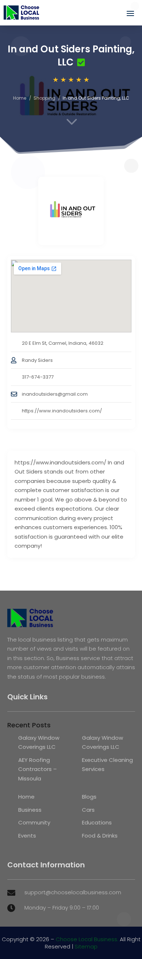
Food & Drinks (100, 835)
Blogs (89, 796)
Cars (88, 810)
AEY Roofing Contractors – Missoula (37, 769)
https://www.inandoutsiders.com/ (62, 410)
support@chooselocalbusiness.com (72, 892)
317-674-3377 (38, 376)
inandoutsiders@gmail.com (55, 394)
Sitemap (86, 946)
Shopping (44, 98)
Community (34, 822)
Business (30, 810)
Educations (97, 822)
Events (27, 835)
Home (19, 98)
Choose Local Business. (87, 939)
